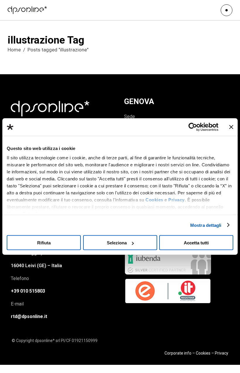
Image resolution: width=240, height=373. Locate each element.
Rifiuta (44, 242)
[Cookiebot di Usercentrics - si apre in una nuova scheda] (192, 127)
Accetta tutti (196, 242)
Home (14, 50)
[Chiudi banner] (231, 127)
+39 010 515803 (28, 291)
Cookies (154, 199)
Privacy (176, 199)
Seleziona (117, 242)
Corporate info (177, 353)
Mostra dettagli (206, 224)
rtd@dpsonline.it (29, 316)
